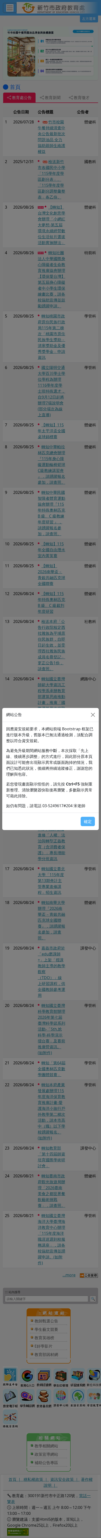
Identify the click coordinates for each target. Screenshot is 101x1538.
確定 (88, 821)
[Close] (93, 715)
